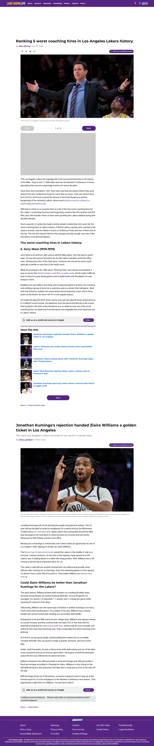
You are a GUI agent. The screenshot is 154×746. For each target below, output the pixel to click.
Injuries (75, 3)
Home (23, 405)
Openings (55, 725)
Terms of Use (78, 729)
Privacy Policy (57, 729)
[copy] (34, 51)
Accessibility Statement (30, 733)
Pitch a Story (25, 729)
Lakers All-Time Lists (36, 405)
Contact (75, 725)
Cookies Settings (79, 733)
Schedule (47, 3)
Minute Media (18, 740)
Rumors (38, 3)
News (30, 3)
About (23, 725)
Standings (57, 3)
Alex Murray (24, 46)
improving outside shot (52, 626)
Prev (27, 128)
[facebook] (135, 3)
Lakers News (33, 707)
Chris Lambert (26, 440)
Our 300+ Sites (103, 725)
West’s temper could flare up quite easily (56, 273)
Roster (67, 3)
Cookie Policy (103, 729)
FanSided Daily (125, 725)
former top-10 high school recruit (39, 552)
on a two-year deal (42, 532)
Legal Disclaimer (126, 729)
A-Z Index (55, 733)
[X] (140, 3)
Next (89, 128)
